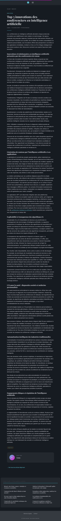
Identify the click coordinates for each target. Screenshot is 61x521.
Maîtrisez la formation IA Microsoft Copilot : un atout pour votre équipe (44, 487)
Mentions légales (28, 513)
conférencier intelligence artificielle (21, 210)
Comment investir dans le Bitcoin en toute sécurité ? (15, 492)
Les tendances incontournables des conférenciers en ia (42, 497)
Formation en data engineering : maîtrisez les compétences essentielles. (44, 492)
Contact (35, 513)
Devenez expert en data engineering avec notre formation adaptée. (14, 497)
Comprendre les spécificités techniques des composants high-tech (15, 501)
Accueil (8, 8)
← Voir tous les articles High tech (16, 467)
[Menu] (32, 2)
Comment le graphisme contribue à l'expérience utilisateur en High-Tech (42, 501)
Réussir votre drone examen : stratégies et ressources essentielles (15, 487)
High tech (14, 8)
